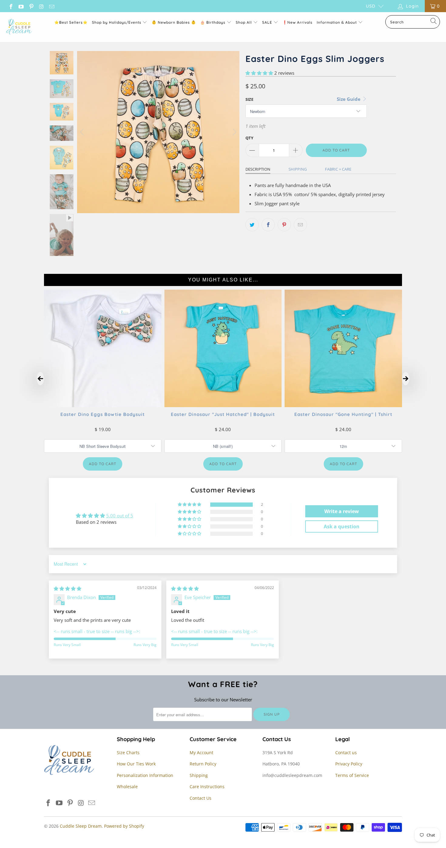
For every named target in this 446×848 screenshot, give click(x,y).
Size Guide (349, 99)
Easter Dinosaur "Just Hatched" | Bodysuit (223, 414)
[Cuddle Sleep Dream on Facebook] (11, 6)
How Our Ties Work (136, 764)
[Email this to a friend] (300, 224)
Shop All (244, 22)
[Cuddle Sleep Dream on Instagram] (41, 6)
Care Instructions (207, 786)
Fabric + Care (338, 169)
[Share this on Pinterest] (284, 224)
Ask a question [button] (342, 526)
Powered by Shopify (124, 826)
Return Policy (203, 764)
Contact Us (200, 798)
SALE (267, 22)
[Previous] (83, 132)
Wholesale (127, 786)
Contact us (346, 752)
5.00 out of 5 (119, 516)
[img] (67, 588)
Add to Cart (102, 463)
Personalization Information (145, 775)
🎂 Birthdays (213, 22)
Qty (249, 138)
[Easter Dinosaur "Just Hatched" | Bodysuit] (223, 405)
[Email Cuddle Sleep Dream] (51, 6)
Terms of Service (352, 775)
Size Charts (128, 752)
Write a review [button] (341, 511)
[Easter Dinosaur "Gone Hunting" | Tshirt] (343, 405)
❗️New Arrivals (297, 22)
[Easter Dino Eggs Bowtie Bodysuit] (102, 405)
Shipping (298, 169)
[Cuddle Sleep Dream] (19, 27)
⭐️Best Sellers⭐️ (71, 22)
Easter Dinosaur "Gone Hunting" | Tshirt (343, 414)
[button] (259, 73)
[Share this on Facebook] (268, 224)
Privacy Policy (348, 764)
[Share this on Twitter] (252, 224)
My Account (201, 752)
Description (257, 169)
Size (249, 99)
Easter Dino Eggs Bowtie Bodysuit (102, 414)
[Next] (234, 132)
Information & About (337, 22)
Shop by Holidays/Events (116, 22)
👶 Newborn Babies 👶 (174, 22)
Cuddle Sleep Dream (81, 826)
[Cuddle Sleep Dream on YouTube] (21, 6)
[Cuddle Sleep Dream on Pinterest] (31, 6)
